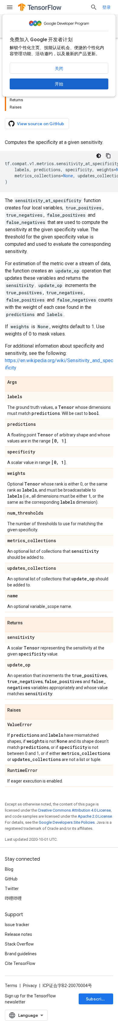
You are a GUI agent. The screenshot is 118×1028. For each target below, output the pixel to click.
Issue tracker (17, 924)
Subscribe (96, 999)
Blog (9, 869)
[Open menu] (10, 7)
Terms (11, 985)
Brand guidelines (21, 953)
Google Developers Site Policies (67, 822)
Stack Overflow (19, 944)
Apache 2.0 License (95, 816)
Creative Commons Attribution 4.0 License (74, 810)
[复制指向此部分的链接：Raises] (27, 710)
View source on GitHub (40, 123)
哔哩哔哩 (13, 898)
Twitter (12, 888)
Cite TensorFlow (20, 963)
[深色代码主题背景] (98, 156)
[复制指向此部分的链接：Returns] (29, 623)
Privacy (30, 985)
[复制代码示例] (108, 156)
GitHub (11, 878)
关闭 (59, 68)
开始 (59, 84)
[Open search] (93, 7)
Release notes (18, 934)
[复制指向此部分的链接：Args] (23, 382)
